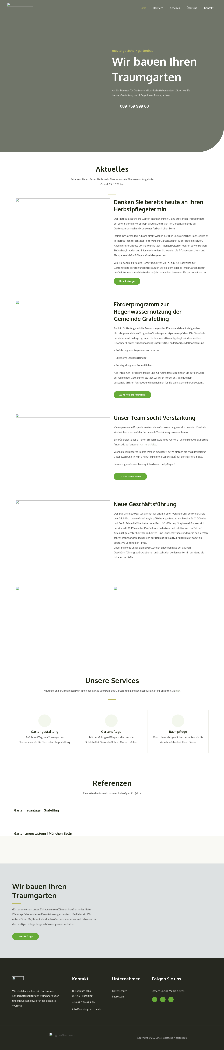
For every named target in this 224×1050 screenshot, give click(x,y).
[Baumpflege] (178, 720)
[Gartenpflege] (111, 720)
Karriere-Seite (147, 444)
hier (178, 690)
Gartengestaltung (44, 731)
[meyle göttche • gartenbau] (20, 7)
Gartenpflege (111, 731)
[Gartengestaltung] (44, 720)
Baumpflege (178, 731)
